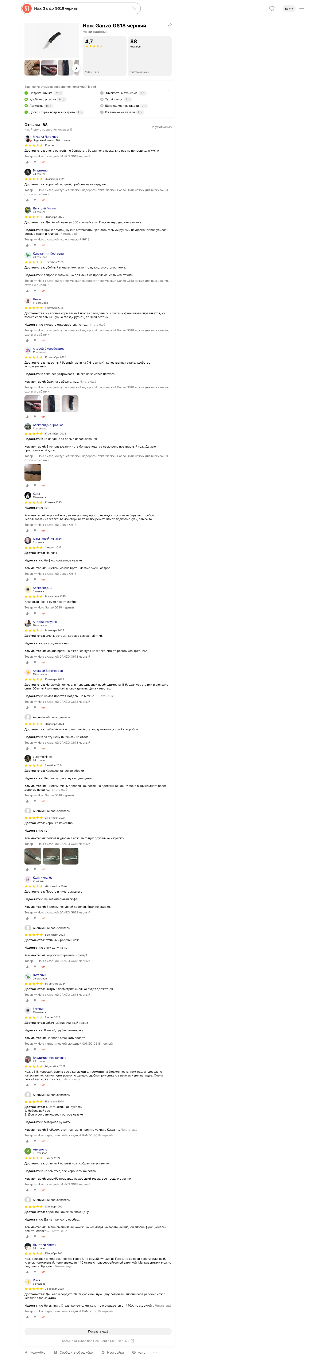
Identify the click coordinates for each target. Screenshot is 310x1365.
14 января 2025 (54, 630)
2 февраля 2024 (54, 1288)
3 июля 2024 (53, 1158)
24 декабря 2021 (55, 1066)
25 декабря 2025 (55, 179)
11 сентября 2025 (55, 357)
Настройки (115, 1352)
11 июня (49, 145)
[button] (32, 68)
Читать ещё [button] (69, 233)
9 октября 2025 (54, 262)
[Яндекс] (27, 8)
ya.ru (142, 1352)
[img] (33, 145)
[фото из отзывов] (32, 404)
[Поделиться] (170, 24)
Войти (289, 8)
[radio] (27, 162)
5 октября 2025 (54, 307)
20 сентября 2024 (56, 886)
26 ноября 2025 (54, 217)
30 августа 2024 (55, 983)
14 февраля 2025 (55, 596)
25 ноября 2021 (54, 1253)
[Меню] (301, 8)
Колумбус (37, 1352)
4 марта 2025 (53, 547)
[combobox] (80, 8)
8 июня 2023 (52, 1017)
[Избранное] (271, 8)
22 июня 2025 (53, 502)
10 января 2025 (54, 679)
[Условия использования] (168, 89)
